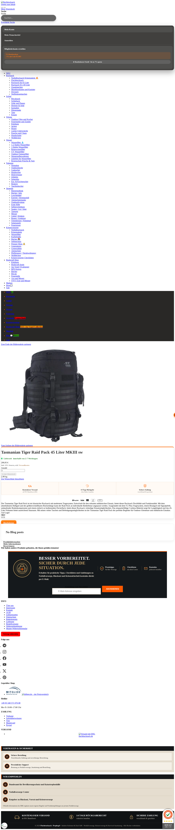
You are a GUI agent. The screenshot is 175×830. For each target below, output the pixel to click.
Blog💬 (9, 285)
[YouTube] (4, 664)
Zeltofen (14, 177)
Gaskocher (15, 170)
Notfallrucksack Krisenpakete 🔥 (24, 78)
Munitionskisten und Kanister (23, 89)
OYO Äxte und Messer (20, 281)
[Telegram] (4, 645)
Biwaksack (15, 99)
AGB (8, 612)
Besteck (14, 184)
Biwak (14, 274)
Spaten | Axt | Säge (19, 209)
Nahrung (9, 163)
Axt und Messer (17, 278)
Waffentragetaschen (19, 94)
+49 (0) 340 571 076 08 (10, 703)
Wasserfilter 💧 (17, 142)
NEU (8, 73)
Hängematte (16, 110)
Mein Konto (9, 29)
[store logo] (8, 2)
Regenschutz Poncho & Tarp (23, 161)
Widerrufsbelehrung (14, 626)
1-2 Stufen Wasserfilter (20, 145)
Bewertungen (8, 546)
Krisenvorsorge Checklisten (22, 258)
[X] (4, 671)
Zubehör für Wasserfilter (21, 158)
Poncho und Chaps (19, 133)
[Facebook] (4, 658)
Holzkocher (16, 172)
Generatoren (16, 246)
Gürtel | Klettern (17, 216)
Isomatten (15, 108)
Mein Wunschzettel (12, 35)
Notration (15, 165)
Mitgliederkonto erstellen (14, 49)
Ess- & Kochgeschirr (19, 181)
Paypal (9, 725)
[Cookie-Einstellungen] (4, 826)
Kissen (14, 115)
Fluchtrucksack (17, 80)
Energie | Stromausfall (20, 198)
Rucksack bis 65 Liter (20, 82)
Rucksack (10, 75)
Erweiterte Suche (8, 22)
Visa (8, 721)
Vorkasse (9, 716)
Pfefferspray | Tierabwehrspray (23, 253)
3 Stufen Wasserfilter (19, 147)
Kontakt (9, 610)
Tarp (13, 112)
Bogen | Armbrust (18, 218)
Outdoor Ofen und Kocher (22, 119)
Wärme (9, 117)
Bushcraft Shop (12, 260)
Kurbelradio (16, 237)
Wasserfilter (16, 234)
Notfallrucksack (17, 230)
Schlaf (8, 96)
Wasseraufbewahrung (20, 156)
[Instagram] (4, 651)
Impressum (10, 608)
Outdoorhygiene (17, 202)
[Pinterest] (4, 677)
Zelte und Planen (18, 103)
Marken (9, 283)
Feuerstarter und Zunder (21, 122)
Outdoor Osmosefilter (20, 154)
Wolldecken (16, 138)
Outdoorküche (17, 168)
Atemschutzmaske (18, 200)
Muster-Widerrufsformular (16, 628)
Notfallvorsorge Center (19, 792)
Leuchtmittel (16, 195)
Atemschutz (16, 251)
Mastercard (10, 723)
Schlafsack (15, 101)
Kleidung (15, 124)
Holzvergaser (16, 175)
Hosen (14, 128)
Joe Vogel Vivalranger (20, 267)
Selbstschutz (16, 241)
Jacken (14, 126)
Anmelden (8, 40)
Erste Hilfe (15, 204)
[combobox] (28, 18)
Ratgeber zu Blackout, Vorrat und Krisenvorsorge (31, 799)
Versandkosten (24, 465)
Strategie (9, 188)
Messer (14, 214)
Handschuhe (16, 135)
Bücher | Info (16, 193)
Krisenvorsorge (12, 227)
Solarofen (15, 179)
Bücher (14, 271)
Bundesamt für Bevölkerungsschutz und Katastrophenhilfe (34, 784)
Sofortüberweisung (14, 718)
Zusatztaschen (17, 87)
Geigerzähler (16, 248)
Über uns (10, 605)
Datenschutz (11, 617)
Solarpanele (16, 223)
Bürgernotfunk (17, 191)
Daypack (15, 92)
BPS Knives (16, 269)
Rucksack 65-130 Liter (20, 85)
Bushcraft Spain (17, 265)
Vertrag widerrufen (10, 634)
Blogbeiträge (8, 523)
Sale (8, 288)
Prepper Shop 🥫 (18, 244)
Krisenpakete (16, 232)
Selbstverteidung (18, 207)
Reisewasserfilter (18, 149)
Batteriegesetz (11, 619)
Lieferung (10, 622)
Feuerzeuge (16, 225)
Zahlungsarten (12, 615)
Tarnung (14, 211)
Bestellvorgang (12, 624)
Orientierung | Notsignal (21, 221)
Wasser (9, 140)
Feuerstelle (15, 276)
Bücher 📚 (15, 239)
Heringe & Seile (17, 105)
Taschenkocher (17, 186)
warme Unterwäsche (19, 131)
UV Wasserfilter (17, 152)
